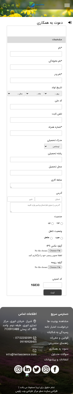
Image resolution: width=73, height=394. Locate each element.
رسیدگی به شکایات (57, 332)
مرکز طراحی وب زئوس (26, 391)
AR (17, 5)
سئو (40, 391)
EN (12, 5)
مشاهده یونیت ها (57, 321)
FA (9, 5)
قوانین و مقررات (59, 338)
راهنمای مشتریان (58, 343)
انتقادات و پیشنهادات (56, 360)
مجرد (57, 237)
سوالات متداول (59, 354)
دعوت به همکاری (58, 349)
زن (49, 223)
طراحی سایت (50, 391)
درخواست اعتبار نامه (56, 327)
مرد (58, 223)
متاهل (46, 237)
